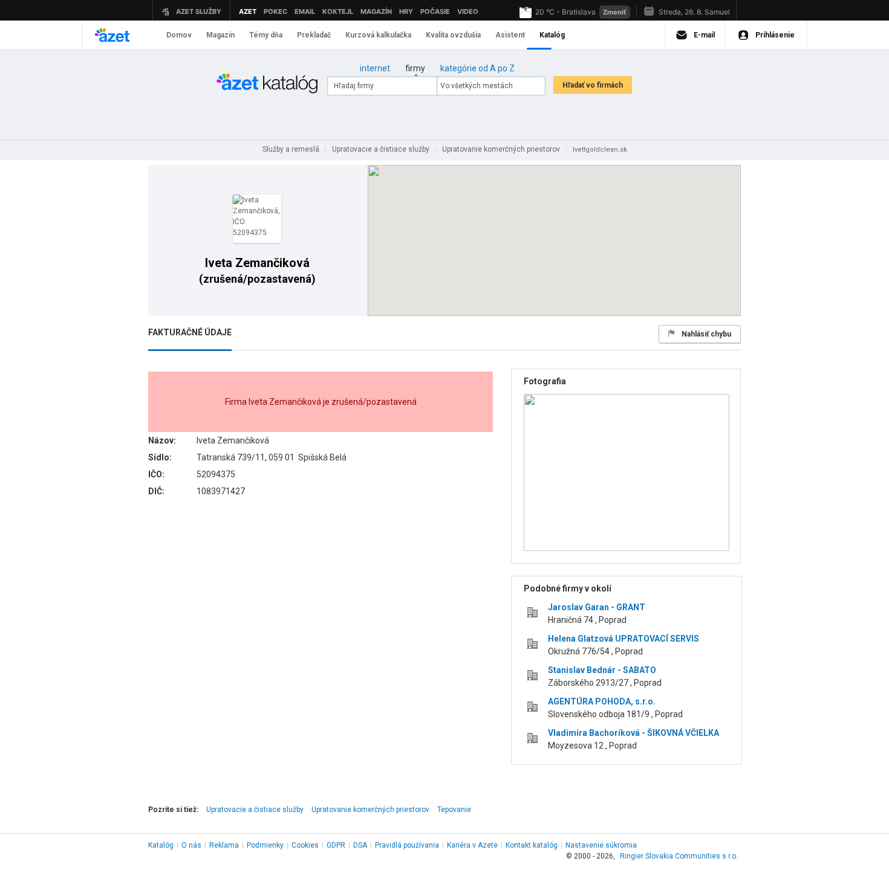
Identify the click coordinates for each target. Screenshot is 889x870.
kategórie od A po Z (477, 68)
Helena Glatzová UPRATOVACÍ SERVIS (623, 638)
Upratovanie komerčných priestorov (370, 809)
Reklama (224, 845)
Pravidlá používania (407, 845)
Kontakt (532, 845)
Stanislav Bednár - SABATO (602, 670)
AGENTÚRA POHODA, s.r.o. (602, 701)
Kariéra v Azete (472, 845)
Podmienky (265, 845)
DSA (360, 845)
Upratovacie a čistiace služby (255, 809)
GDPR (336, 845)
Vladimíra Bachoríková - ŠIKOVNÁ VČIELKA (633, 733)
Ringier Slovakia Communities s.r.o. (679, 856)
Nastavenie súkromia (601, 845)
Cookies (305, 845)
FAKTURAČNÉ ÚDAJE (190, 332)
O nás (191, 845)
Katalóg (161, 845)
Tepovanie (454, 809)
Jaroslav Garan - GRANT (596, 607)
